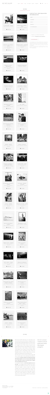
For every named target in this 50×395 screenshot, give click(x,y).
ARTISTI (22, 3)
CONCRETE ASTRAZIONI (22, 65)
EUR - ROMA (22, 104)
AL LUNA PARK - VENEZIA (8, 25)
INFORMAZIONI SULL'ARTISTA (25, 10)
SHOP (25, 3)
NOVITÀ (33, 3)
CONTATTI (36, 3)
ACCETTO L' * (38, 36)
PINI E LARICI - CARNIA (8, 262)
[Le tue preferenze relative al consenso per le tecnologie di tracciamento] (48, 393)
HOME (19, 3)
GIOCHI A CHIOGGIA (22, 144)
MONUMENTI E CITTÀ (22, 223)
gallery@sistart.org (34, 47)
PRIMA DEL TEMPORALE (22, 262)
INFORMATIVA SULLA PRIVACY (40, 36)
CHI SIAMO (29, 3)
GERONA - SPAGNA (8, 144)
